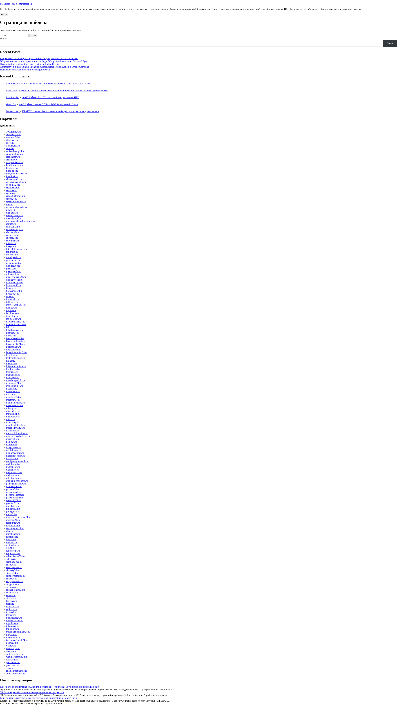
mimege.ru (11, 408)
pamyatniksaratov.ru (16, 483)
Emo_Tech (11, 90)
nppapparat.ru (13, 467)
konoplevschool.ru (15, 338)
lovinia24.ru (12, 372)
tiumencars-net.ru (14, 620)
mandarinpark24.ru (15, 380)
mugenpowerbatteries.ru (18, 436)
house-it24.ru (12, 293)
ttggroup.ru (11, 634)
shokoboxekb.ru (14, 567)
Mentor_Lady (13, 111)
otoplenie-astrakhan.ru (17, 481)
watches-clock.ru (14, 654)
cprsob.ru (10, 193)
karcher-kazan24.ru (15, 321)
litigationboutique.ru (16, 366)
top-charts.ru (12, 623)
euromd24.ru (12, 240)
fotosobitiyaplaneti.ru (16, 249)
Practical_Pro (12, 97)
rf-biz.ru (10, 531)
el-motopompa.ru (14, 229)
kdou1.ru (10, 327)
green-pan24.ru (13, 271)
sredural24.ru (12, 592)
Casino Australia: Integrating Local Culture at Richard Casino (30, 64)
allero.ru (10, 143)
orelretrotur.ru (13, 475)
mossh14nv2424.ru (15, 427)
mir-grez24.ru (13, 413)
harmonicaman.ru (14, 282)
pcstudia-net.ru (13, 492)
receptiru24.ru (13, 522)
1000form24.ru (13, 131)
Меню (4, 15)
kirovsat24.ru (12, 332)
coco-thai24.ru (13, 184)
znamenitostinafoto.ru (16, 670)
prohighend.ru (13, 511)
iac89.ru (10, 296)
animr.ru (10, 148)
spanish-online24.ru (15, 589)
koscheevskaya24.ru (16, 341)
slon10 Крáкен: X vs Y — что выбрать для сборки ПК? (50, 97)
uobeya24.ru (12, 643)
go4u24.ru (11, 268)
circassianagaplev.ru (16, 182)
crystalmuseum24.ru (16, 201)
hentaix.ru (11, 288)
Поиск (3, 38)
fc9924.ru (11, 243)
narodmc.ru (11, 444)
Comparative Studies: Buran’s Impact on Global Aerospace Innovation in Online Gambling (44, 66)
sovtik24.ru (11, 587)
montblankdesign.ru (16, 425)
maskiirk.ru (11, 388)
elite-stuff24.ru (13, 226)
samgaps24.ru (13, 550)
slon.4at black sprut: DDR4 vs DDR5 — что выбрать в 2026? (59, 83)
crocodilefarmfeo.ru (15, 196)
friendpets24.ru (13, 257)
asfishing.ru (12, 159)
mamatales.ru (12, 377)
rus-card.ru (11, 542)
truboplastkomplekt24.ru (18, 631)
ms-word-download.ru (17, 433)
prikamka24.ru (13, 508)
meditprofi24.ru (13, 397)
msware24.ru (12, 430)
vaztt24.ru (11, 645)
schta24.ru (11, 559)
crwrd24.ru (11, 198)
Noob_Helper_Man (15, 83)
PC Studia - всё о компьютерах (16, 3)
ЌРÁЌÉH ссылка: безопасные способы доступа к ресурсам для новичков (60, 111)
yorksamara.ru (13, 662)
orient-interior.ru (14, 478)
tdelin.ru (10, 603)
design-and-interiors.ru (17, 207)
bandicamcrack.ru (15, 165)
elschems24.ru (13, 232)
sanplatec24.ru (13, 553)
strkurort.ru (11, 598)
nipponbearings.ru (15, 453)
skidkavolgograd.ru (15, 575)
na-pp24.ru (11, 441)
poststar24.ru (12, 503)
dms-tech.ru (12, 212)
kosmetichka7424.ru (16, 344)
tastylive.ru (11, 601)
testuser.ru (11, 615)
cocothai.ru (11, 190)
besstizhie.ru (12, 168)
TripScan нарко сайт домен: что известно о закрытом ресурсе (32, 692)
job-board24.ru (13, 319)
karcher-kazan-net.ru (16, 324)
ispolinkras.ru (12, 313)
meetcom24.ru (13, 400)
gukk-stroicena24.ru (16, 277)
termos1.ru (11, 612)
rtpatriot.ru (11, 539)
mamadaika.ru (13, 374)
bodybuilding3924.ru (16, 173)
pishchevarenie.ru (14, 497)
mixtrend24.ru (13, 416)
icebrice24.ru (12, 299)
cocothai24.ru (13, 187)
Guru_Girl (11, 104)
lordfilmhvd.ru (13, 369)
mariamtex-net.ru (14, 386)
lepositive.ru (12, 355)
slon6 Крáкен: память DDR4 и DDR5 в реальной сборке (48, 104)
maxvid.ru (11, 394)
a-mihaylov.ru (13, 145)
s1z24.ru (10, 548)
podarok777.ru (13, 500)
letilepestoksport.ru (15, 358)
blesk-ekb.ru (12, 170)
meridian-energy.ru (15, 402)
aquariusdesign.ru (14, 154)
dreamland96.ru (14, 218)
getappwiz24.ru (13, 263)
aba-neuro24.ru (13, 134)
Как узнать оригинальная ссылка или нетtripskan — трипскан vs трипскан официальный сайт (49, 686)
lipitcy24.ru (11, 363)
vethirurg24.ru (13, 648)
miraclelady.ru (13, 411)
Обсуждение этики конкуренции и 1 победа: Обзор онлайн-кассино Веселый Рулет (44, 61)
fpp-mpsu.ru (12, 251)
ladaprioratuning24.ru (16, 352)
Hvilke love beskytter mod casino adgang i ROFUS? (26, 69)
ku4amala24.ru (13, 346)
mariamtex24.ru (14, 383)
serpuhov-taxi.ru (14, 562)
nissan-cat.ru (12, 458)
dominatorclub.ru (14, 215)
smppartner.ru (13, 584)
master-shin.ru (13, 391)
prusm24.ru (11, 514)
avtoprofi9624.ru (14, 162)
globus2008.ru (13, 265)
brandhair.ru (12, 176)
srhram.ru (11, 595)
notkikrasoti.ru (13, 464)
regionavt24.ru (13, 525)
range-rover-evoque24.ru (18, 517)
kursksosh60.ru (13, 349)
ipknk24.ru (11, 307)
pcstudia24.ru (12, 489)
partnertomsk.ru (14, 486)
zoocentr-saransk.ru (15, 673)
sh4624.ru (11, 564)
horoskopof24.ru (14, 291)
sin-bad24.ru (12, 573)
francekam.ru (12, 254)
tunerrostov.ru (13, 637)
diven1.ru (11, 210)
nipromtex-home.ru (15, 455)
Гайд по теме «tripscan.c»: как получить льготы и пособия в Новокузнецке (39, 698)
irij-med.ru (11, 310)
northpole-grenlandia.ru (17, 461)
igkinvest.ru (12, 302)
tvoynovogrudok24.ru (17, 640)
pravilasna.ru (12, 506)
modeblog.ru (12, 422)
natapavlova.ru (13, 447)
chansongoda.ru (14, 179)
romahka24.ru (13, 534)
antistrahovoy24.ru (15, 151)
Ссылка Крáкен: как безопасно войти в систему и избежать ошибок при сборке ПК (63, 90)
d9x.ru (9, 204)
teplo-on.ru (11, 609)
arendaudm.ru (13, 156)
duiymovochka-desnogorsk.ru (20, 221)
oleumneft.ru (12, 469)
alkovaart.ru (12, 140)
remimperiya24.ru (15, 528)
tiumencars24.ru (14, 617)
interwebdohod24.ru (16, 305)
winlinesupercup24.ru (16, 656)
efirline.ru (11, 224)
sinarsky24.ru (12, 570)
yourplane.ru (12, 665)
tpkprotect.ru (12, 626)
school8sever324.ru (15, 556)
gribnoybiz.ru (12, 274)
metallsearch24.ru (14, 405)
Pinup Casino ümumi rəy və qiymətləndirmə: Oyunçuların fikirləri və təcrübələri (39, 58)
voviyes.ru (11, 651)
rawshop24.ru (13, 520)
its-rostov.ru (12, 316)
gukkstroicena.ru (14, 279)
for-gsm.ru (11, 246)
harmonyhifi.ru (13, 285)
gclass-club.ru (13, 260)
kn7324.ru (11, 335)
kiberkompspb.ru (14, 330)
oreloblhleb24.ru (14, 472)
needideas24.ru (13, 450)
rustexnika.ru (12, 545)
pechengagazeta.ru (15, 494)
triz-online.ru (12, 629)
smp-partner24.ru (14, 581)
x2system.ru (12, 659)
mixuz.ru (10, 419)
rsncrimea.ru (12, 536)
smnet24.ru (11, 578)
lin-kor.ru (10, 360)
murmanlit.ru (12, 439)
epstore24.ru (12, 238)
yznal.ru (10, 668)
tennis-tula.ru (12, 606)
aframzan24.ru (13, 137)
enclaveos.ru (12, 235)
